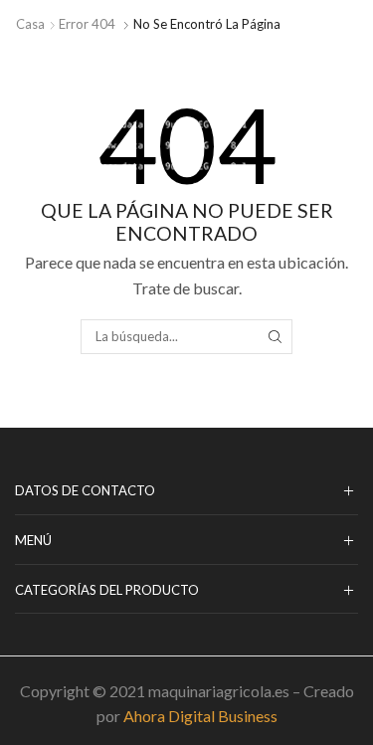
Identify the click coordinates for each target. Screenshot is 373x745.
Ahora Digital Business (200, 715)
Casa (30, 24)
